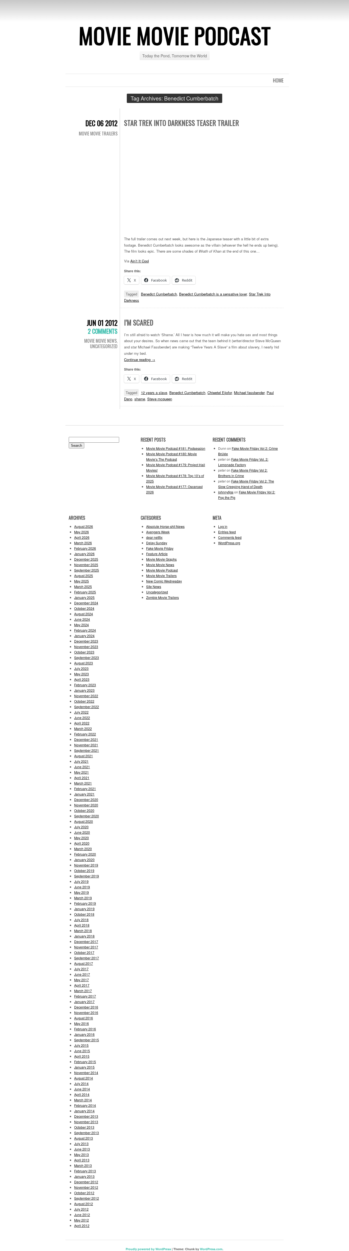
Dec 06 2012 (101, 123)
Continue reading (139, 359)
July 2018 (81, 919)
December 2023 (86, 641)
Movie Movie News (100, 341)
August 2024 (83, 613)
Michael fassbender (249, 392)
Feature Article (157, 553)
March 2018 (83, 930)
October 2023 (84, 652)
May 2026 (81, 532)
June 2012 (82, 1214)
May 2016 (81, 1023)
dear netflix (154, 537)
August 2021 (83, 755)
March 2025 (83, 586)
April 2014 (81, 1094)
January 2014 (84, 1110)
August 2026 (83, 526)
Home (278, 80)
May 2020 (81, 837)
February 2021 (85, 788)
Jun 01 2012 (102, 323)
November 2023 (86, 646)
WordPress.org (229, 542)
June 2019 (82, 887)
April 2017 (81, 985)
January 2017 (84, 1001)
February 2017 (85, 996)
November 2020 (86, 805)
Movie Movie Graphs (161, 559)
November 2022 (86, 695)
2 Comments (103, 331)
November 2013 (86, 1121)
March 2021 (83, 783)
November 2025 (86, 564)
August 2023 (83, 663)
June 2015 (82, 1050)
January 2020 (84, 859)
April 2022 (81, 723)
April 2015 (81, 1056)
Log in (222, 526)
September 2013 (86, 1132)
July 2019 (81, 881)
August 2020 (83, 821)
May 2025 (81, 581)
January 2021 (84, 794)
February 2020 (85, 854)
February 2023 (85, 684)
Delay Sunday (156, 542)
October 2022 (84, 701)
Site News (153, 586)
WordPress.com (211, 1249)
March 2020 (83, 848)
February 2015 (85, 1061)
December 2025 (86, 559)
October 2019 (84, 870)
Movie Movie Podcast (175, 35)
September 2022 (86, 706)
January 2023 (84, 690)
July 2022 (81, 712)
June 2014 (82, 1089)
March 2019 (83, 897)
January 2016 (84, 1034)
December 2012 (86, 1181)
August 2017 (83, 963)
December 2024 (86, 603)
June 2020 (82, 832)
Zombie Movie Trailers (162, 597)
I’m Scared (138, 322)
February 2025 (85, 592)
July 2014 (81, 1083)
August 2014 (83, 1078)
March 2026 (83, 542)
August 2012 (83, 1203)
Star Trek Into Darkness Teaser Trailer (181, 123)
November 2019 (86, 865)
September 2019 (86, 876)
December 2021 (86, 739)
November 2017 (86, 947)
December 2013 (86, 1116)
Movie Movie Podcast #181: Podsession (175, 448)
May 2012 (81, 1220)
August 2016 (83, 1018)
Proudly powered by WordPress (148, 1249)
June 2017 (82, 974)
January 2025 (84, 597)
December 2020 (86, 799)
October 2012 (84, 1192)
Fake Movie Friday (159, 548)
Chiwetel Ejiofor (219, 392)
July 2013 (81, 1143)
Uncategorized (104, 346)
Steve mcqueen (159, 398)
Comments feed (230, 537)
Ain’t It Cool (139, 261)
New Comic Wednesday (164, 581)
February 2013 (85, 1171)
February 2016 (85, 1029)
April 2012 (81, 1225)
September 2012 (86, 1198)
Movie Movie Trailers (98, 133)
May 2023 (81, 674)
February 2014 (85, 1105)
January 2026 (84, 553)
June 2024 (82, 619)
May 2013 (81, 1154)
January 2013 (84, 1176)
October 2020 (84, 810)
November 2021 (86, 745)
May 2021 (81, 772)
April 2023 (81, 679)
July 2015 (81, 1045)
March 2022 (83, 728)
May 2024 (81, 624)
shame (139, 398)
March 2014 (83, 1100)
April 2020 (81, 843)
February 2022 (85, 734)
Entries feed (227, 532)
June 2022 (82, 717)
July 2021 (81, 761)
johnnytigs (225, 492)
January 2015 (84, 1067)
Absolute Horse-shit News (165, 526)
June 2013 (82, 1149)
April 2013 (81, 1160)
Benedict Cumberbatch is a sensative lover (213, 294)
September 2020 (86, 816)
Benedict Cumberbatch (159, 294)
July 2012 (81, 1209)
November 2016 (86, 1012)
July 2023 (81, 668)
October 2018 (84, 914)
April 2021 (81, 777)
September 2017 (86, 958)
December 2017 (86, 941)
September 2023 (86, 657)
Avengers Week (158, 532)
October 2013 (84, 1127)
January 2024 (84, 635)
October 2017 (84, 952)
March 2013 (83, 1165)
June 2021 (82, 766)
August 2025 (83, 575)
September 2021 (86, 750)
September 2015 (86, 1039)
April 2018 (81, 925)
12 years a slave (154, 392)
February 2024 (85, 630)
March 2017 (83, 990)
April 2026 (81, 537)
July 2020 (81, 826)
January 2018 (84, 936)
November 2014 (86, 1072)
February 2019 (85, 903)
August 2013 (83, 1138)
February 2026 (85, 548)
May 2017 (81, 979)
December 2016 (86, 1007)
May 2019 (81, 892)
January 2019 (84, 908)
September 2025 (86, 570)
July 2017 (81, 968)
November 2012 (86, 1187)
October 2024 (84, 608)
